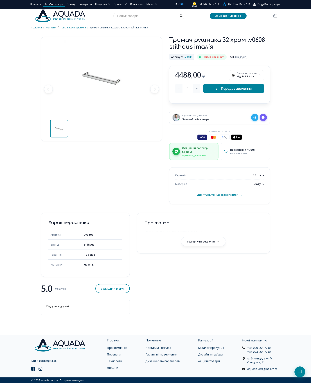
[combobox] (149, 16)
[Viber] (263, 117)
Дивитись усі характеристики (217, 194)
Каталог (35, 4)
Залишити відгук (112, 288)
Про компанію (117, 348)
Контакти (136, 4)
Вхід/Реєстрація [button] (268, 4)
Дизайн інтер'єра (210, 354)
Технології (114, 361)
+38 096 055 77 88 (239, 4)
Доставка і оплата (158, 348)
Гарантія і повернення (161, 354)
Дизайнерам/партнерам (162, 361)
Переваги (114, 354)
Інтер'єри (86, 4)
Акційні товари (54, 4)
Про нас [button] (119, 4)
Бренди (71, 4)
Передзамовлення (236, 88)
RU (182, 4)
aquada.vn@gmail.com (262, 369)
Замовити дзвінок (228, 15)
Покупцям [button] (101, 4)
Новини (112, 368)
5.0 (238, 57)
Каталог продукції (211, 348)
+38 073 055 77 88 (208, 4)
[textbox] (149, 16)
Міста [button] (151, 4)
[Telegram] (254, 117)
